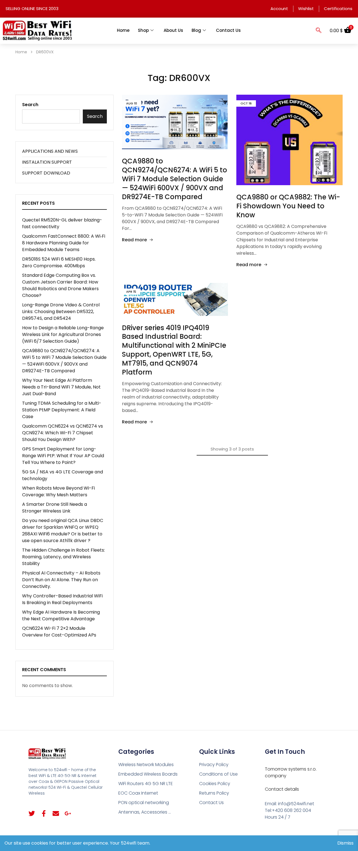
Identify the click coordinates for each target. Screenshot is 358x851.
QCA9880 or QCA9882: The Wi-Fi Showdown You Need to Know (288, 206)
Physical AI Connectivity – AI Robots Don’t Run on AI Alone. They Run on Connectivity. (61, 580)
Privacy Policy (214, 764)
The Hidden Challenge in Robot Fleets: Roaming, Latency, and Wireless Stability (63, 557)
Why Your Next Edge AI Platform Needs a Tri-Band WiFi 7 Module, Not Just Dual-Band (61, 387)
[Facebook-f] (44, 813)
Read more (134, 240)
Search (30, 104)
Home (123, 30)
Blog (196, 30)
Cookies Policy (214, 783)
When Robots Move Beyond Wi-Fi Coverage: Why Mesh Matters (58, 491)
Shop (143, 30)
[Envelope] (56, 813)
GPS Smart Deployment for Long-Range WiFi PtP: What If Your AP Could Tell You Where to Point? (63, 456)
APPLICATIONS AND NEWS (50, 151)
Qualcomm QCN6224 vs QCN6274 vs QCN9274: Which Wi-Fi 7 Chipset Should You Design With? (62, 433)
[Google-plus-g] (68, 813)
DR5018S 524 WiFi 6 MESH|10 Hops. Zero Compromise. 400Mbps (59, 262)
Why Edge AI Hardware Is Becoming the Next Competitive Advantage (61, 615)
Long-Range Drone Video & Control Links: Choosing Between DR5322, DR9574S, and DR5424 (61, 311)
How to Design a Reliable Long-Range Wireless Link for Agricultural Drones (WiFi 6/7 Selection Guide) (63, 334)
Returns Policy (214, 793)
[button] (318, 30)
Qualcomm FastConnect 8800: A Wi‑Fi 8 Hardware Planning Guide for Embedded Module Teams (63, 243)
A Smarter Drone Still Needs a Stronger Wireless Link (54, 507)
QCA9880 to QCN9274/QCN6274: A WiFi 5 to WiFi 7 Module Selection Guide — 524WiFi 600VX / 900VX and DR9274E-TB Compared (174, 178)
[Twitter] (32, 813)
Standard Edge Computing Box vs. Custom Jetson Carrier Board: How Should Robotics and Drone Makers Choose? (60, 285)
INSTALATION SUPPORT (47, 162)
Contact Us (228, 30)
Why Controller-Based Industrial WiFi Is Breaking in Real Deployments (62, 599)
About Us (173, 30)
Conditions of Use (218, 774)
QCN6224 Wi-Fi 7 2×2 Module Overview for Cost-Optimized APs (59, 631)
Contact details (282, 789)
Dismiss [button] (345, 843)
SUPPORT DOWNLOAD (46, 173)
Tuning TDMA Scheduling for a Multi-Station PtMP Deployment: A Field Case (61, 410)
